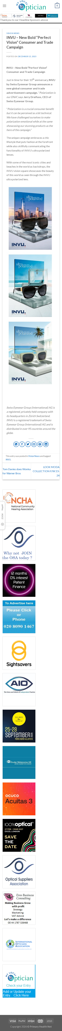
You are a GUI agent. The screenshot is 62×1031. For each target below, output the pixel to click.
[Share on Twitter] (28, 444)
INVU (8, 459)
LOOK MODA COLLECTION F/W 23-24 (46, 471)
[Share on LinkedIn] (46, 444)
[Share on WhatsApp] (16, 444)
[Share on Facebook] (22, 444)
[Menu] (4, 6)
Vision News (12, 33)
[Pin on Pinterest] (40, 444)
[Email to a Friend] (34, 444)
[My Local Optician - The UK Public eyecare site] (31, 6)
